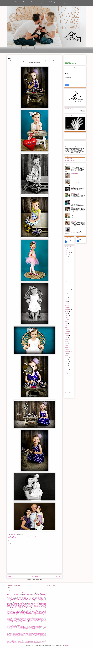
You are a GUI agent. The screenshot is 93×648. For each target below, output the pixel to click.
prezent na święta (16, 612)
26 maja (36, 614)
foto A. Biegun (27, 594)
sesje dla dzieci (10, 598)
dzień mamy (34, 610)
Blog (9, 47)
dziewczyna (35, 602)
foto (20, 629)
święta (37, 642)
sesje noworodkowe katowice (50, 536)
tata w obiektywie (28, 641)
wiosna (14, 642)
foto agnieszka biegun (34, 595)
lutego (66, 256)
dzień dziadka (36, 620)
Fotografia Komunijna (75, 193)
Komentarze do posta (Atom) (37, 579)
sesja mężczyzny (14, 636)
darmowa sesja (24, 620)
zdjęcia (22, 612)
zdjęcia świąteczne (25, 642)
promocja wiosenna (15, 634)
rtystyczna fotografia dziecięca (23, 625)
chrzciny (19, 620)
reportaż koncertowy (36, 634)
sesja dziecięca (43, 603)
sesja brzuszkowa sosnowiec (19, 635)
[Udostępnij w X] (20, 534)
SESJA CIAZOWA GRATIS (21, 628)
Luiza (17, 619)
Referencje (72, 47)
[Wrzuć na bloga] (19, 534)
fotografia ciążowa (24, 621)
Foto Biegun (69, 158)
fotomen (36, 629)
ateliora (38, 628)
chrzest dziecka (40, 612)
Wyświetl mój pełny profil (70, 160)
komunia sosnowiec (10, 611)
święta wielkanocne (41, 642)
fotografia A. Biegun (11, 599)
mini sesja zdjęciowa (18, 622)
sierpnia (66, 276)
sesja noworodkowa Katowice (38, 636)
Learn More (71, 2)
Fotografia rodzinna (74, 173)
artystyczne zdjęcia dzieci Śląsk (17, 536)
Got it (76, 2)
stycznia (67, 285)
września (67, 311)
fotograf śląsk (18, 613)
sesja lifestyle (9, 636)
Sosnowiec (23, 595)
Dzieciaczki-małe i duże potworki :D (78, 166)
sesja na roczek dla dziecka (22, 626)
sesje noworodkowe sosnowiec (14, 604)
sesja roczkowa (39, 618)
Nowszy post (10, 576)
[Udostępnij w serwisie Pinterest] (22, 534)
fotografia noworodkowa (38, 599)
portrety (26, 614)
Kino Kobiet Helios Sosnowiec (11, 628)
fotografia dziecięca (23, 597)
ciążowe (41, 628)
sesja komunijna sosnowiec (11, 626)
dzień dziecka (12, 629)
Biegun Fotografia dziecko (28, 536)
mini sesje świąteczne (11, 614)
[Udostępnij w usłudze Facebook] (21, 534)
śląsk (13, 619)
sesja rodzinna (30, 600)
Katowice (34, 612)
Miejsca (61, 51)
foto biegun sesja (40, 598)
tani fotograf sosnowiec (39, 605)
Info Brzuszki (38, 47)
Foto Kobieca (26, 51)
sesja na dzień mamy (23, 618)
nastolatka (25, 622)
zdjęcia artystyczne (27, 610)
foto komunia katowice (15, 621)
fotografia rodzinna (29, 598)
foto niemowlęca (35, 603)
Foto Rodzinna (42, 51)
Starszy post (58, 576)
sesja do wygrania (42, 635)
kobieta (43, 621)
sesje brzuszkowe (29, 605)
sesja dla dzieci (36, 635)
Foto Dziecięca (18, 51)
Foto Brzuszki (10, 51)
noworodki (24, 604)
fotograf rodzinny (24, 629)
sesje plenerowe (25, 640)
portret (22, 614)
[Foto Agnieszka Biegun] (66, 242)
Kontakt (18, 47)
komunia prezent (10, 622)
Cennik (24, 47)
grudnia (66, 270)
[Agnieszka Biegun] (78, 241)
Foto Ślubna (49, 51)
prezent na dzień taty (26, 633)
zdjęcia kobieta (28, 612)
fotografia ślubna (41, 610)
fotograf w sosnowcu (28, 606)
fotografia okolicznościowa (26, 613)
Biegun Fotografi (27, 602)
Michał (72, 227)
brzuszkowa (9, 606)
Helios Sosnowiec (37, 627)
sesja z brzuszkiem (32, 626)
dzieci (29, 603)
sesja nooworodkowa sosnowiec (28, 636)
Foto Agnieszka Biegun (68, 240)
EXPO (28, 627)
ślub (30, 642)
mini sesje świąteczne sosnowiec (22, 611)
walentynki (33, 641)
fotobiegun (38, 600)
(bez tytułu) (73, 213)
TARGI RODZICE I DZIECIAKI (30, 628)
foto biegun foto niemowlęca (24, 599)
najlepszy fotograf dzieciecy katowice (18, 607)
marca (66, 260)
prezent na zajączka (41, 633)
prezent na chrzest (14, 618)
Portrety (66, 51)
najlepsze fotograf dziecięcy (18, 600)
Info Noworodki (30, 47)
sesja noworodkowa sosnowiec (16, 610)
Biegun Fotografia (12, 593)
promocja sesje (9, 634)
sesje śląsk (30, 640)
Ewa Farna (32, 627)
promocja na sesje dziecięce (12, 625)
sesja (13, 635)
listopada (67, 258)
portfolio (29, 607)
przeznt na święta (29, 634)
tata (18, 641)
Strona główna (34, 576)
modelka (18, 614)
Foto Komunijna (34, 51)
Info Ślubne (45, 47)
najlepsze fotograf (37, 606)
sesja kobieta (42, 625)
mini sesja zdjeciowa (42, 613)
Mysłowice (21, 619)
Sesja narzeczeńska (28, 619)
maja (66, 264)
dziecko (8, 600)
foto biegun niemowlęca (17, 606)
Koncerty (56, 51)
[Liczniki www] (8, 587)
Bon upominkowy (64, 47)
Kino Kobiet (43, 627)
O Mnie (13, 47)
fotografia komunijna (31, 629)
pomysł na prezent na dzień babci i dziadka (36, 622)
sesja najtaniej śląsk (31, 618)
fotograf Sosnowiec (28, 593)
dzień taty (16, 629)
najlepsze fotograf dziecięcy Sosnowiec (35, 604)
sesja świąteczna (39, 626)
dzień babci (31, 620)
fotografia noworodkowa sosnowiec (34, 621)
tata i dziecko (22, 641)
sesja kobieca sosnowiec (34, 625)
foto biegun (36, 594)
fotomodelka (35, 613)
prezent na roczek (34, 633)
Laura (72, 207)
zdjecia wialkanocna (19, 642)
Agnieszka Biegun (79, 239)
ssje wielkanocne (42, 640)
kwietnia (67, 250)
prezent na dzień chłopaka (18, 633)
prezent (11, 633)
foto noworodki (15, 603)
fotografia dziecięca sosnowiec (39, 536)
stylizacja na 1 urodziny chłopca (11, 641)
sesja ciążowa (31, 614)
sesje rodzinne (18, 602)
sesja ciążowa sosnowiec (28, 635)
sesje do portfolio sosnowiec (18, 640)
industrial (40, 629)
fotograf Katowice (23, 603)
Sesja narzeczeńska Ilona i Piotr (38, 619)
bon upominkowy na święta (11, 620)
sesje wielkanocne (15, 627)
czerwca (67, 262)
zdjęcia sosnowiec (23, 627)
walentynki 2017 (39, 641)
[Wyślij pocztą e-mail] (18, 534)
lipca (66, 248)
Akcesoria (72, 179)
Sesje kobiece (73, 221)
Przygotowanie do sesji (54, 47)
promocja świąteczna (22, 634)
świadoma (33, 642)
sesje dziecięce (19, 598)
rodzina (8, 610)
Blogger (67, 645)
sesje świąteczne (36, 640)
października (67, 252)
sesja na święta (20, 636)
